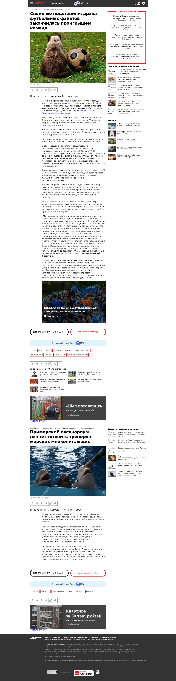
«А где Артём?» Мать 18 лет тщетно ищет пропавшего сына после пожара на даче (131, 111)
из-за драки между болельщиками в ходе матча (68, 112)
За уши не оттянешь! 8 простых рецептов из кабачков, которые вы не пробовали (132, 458)
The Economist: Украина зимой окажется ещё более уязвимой (128, 124)
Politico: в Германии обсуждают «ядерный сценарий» (129, 156)
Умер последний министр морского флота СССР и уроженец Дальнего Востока (127, 28)
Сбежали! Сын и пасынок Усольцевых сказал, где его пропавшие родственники (132, 71)
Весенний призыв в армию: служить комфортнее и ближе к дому (52, 389)
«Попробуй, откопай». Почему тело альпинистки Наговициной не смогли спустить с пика (131, 473)
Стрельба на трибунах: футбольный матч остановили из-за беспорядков (71, 309)
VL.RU (73, 135)
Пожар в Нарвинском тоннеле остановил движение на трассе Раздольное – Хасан (127, 18)
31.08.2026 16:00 (35, 428)
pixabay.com (34, 84)
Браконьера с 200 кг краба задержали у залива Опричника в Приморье (127, 37)
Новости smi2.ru (38, 421)
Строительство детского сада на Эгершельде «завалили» (52, 381)
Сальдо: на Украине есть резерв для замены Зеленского (130, 148)
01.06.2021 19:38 (35, 10)
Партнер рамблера (65, 672)
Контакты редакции (52, 637)
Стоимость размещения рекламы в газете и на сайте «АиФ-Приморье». (89, 637)
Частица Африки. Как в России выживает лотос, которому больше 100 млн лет (131, 95)
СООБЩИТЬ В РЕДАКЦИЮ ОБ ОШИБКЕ (101, 640)
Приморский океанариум (39, 498)
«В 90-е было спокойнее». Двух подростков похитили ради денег (130, 465)
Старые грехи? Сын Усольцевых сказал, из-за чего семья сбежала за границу (131, 442)
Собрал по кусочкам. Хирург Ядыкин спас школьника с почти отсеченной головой (132, 450)
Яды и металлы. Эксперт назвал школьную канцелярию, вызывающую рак (130, 79)
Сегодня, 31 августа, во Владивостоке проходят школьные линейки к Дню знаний (126, 47)
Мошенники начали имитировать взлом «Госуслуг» (129, 132)
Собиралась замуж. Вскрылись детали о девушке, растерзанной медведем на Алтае (130, 87)
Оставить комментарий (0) (88, 332)
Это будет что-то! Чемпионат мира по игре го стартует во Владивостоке (53, 374)
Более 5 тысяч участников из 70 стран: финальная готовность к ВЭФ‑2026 (127, 56)
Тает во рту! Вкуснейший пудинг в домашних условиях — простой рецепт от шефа (130, 103)
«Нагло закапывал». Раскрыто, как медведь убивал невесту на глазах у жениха (131, 434)
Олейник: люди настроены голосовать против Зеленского (129, 140)
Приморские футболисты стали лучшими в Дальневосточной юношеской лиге (90, 374)
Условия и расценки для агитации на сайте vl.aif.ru (65, 640)
